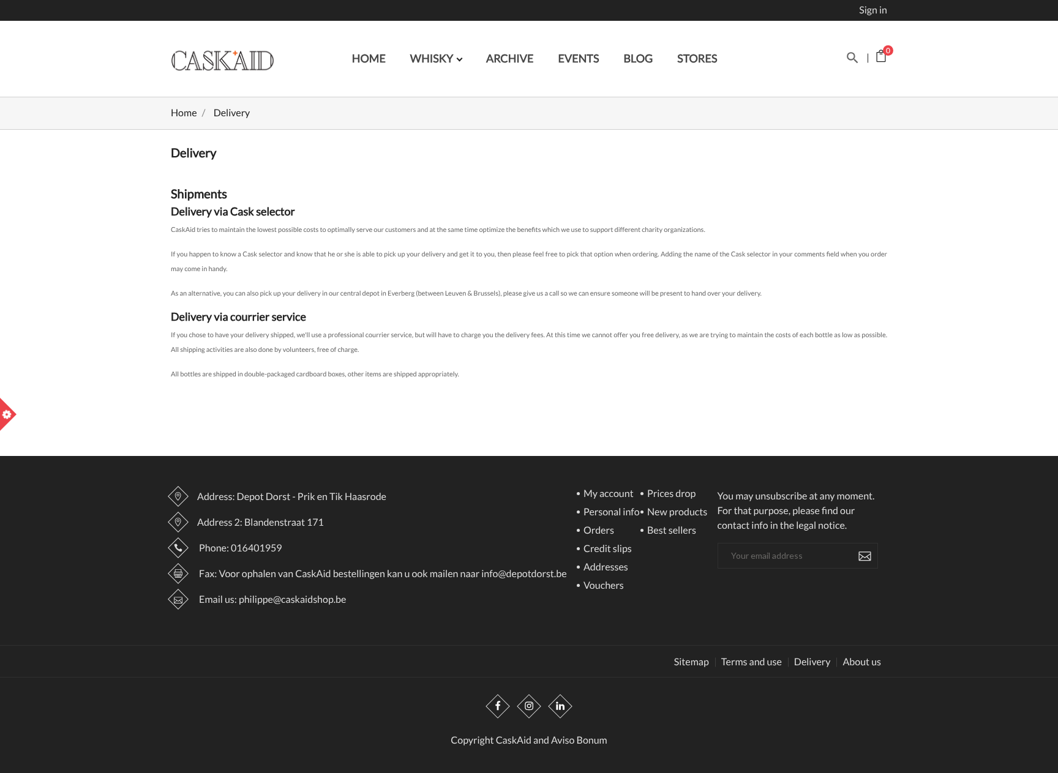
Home (369, 58)
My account (608, 494)
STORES (697, 58)
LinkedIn (560, 707)
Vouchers (603, 586)
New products (676, 512)
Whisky (433, 58)
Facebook (498, 707)
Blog (638, 58)
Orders (598, 531)
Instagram (529, 707)
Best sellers (670, 531)
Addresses (605, 567)
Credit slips (607, 549)
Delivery (812, 662)
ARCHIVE (510, 58)
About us (861, 662)
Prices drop (670, 494)
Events (578, 58)
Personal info (611, 512)
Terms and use (751, 662)
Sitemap (691, 662)
